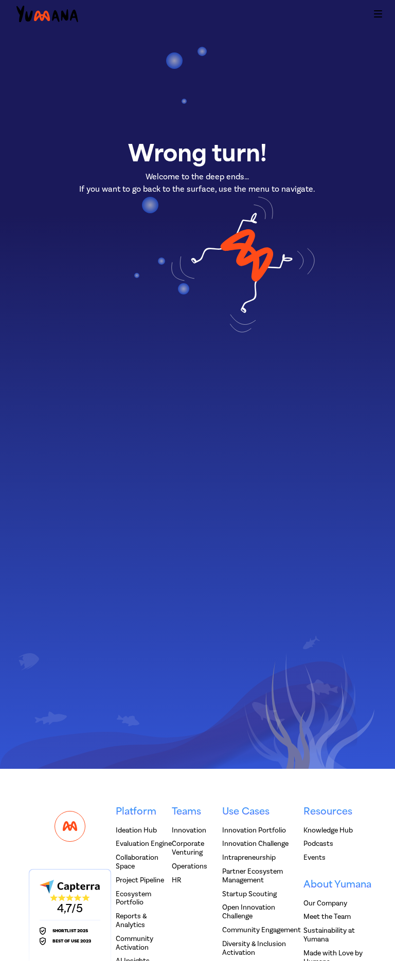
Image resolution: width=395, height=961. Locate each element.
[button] (378, 15)
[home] (47, 16)
